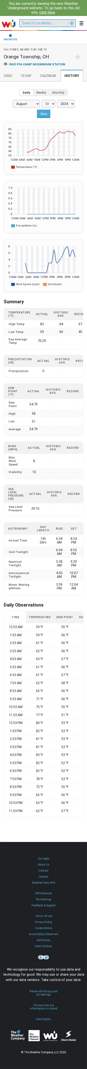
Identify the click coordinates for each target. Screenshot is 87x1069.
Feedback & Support (44, 905)
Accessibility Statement (43, 934)
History (71, 76)
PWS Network (43, 893)
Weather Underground (50, 1036)
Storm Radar (68, 1035)
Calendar (48, 76)
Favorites (10, 39)
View (43, 114)
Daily (26, 92)
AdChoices (43, 940)
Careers (43, 876)
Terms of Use (43, 916)
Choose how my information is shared (43, 1007)
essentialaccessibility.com (43, 957)
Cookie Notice (43, 928)
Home (9, 23)
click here (47, 12)
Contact (43, 870)
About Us (43, 864)
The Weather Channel (34, 1035)
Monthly (58, 92)
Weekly (41, 92)
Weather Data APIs (43, 882)
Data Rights (43, 1019)
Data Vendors (43, 946)
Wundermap (43, 899)
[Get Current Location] (71, 23)
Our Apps (43, 858)
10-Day (26, 76)
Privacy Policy (43, 922)
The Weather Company (18, 1036)
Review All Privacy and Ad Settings (43, 993)
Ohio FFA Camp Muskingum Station (37, 64)
